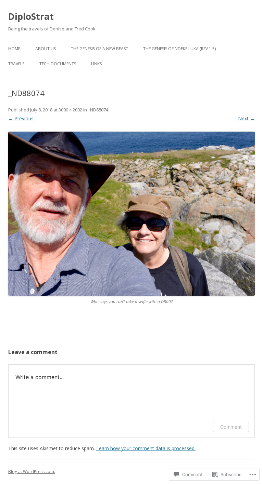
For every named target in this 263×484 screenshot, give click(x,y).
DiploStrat (31, 16)
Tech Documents (57, 64)
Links (96, 64)
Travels (16, 64)
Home (14, 49)
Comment (231, 427)
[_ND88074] (131, 214)
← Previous (21, 118)
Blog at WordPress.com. (31, 471)
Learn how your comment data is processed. (146, 448)
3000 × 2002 (70, 110)
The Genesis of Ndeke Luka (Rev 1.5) (179, 49)
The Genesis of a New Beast (99, 49)
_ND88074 (98, 110)
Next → (246, 118)
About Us (45, 49)
